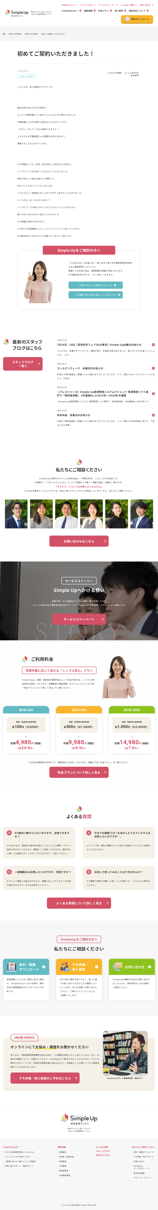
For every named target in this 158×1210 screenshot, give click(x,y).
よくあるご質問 (127, 5)
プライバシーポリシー (143, 1177)
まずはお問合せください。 (37, 884)
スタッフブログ (86, 5)
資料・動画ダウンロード (144, 1152)
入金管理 (63, 1166)
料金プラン (103, 10)
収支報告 (63, 1161)
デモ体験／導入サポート (144, 1156)
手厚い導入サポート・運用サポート (19, 1166)
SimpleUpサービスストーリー (142, 1167)
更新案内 (63, 1152)
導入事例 (119, 10)
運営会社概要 (139, 1173)
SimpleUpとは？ (70, 10)
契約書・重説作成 (66, 1156)
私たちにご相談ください (143, 1147)
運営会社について (137, 10)
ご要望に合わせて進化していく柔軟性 (20, 1161)
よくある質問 (102, 1147)
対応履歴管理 (64, 1175)
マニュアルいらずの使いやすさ (17, 1156)
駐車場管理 (63, 1170)
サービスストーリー (107, 5)
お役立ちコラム (68, 5)
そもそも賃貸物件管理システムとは (19, 1152)
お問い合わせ (145, 5)
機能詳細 (88, 10)
